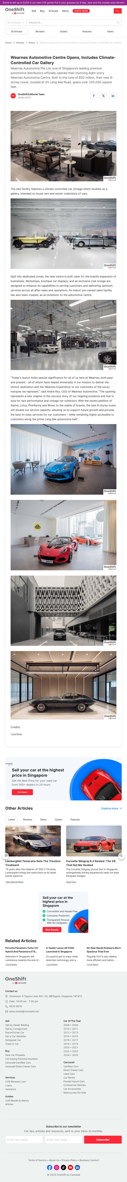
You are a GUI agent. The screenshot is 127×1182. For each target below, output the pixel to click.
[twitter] (103, 96)
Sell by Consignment (16, 1028)
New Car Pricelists (15, 1055)
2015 (75, 1036)
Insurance (10, 1089)
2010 (66, 1028)
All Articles (14, 22)
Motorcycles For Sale (75, 1092)
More (65, 11)
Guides (63, 31)
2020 (66, 1047)
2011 (75, 1028)
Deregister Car (13, 1040)
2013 (75, 1032)
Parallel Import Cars (74, 1081)
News (110, 31)
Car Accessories (72, 1088)
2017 (75, 1040)
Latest (11, 819)
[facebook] (93, 96)
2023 (75, 1051)
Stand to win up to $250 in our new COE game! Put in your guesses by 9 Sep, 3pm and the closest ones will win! (63, 2)
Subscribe (102, 1139)
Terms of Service (37, 1160)
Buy (42, 11)
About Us (54, 1160)
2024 (66, 1055)
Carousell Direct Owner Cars (20, 1066)
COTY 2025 (81, 10)
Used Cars (69, 1073)
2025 (75, 1055)
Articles (53, 11)
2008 (66, 1025)
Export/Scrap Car (14, 1032)
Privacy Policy (69, 1160)
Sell (34, 11)
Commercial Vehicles (75, 1085)
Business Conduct (89, 1160)
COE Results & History (17, 1100)
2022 (66, 1051)
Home (8, 42)
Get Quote (22, 792)
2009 (75, 1025)
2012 (66, 1032)
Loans (8, 1085)
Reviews (40, 31)
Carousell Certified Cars (18, 1062)
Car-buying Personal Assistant (21, 1058)
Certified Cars (71, 1066)
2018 (66, 1043)
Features (87, 31)
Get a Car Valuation (15, 1036)
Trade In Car (12, 1043)
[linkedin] (112, 96)
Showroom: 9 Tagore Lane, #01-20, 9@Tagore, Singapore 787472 (45, 996)
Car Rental (69, 1077)
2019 (75, 1043)
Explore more (109, 808)
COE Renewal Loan (15, 1081)
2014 (66, 1036)
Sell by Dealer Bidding (17, 1025)
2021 (75, 1047)
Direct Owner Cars (73, 1070)
